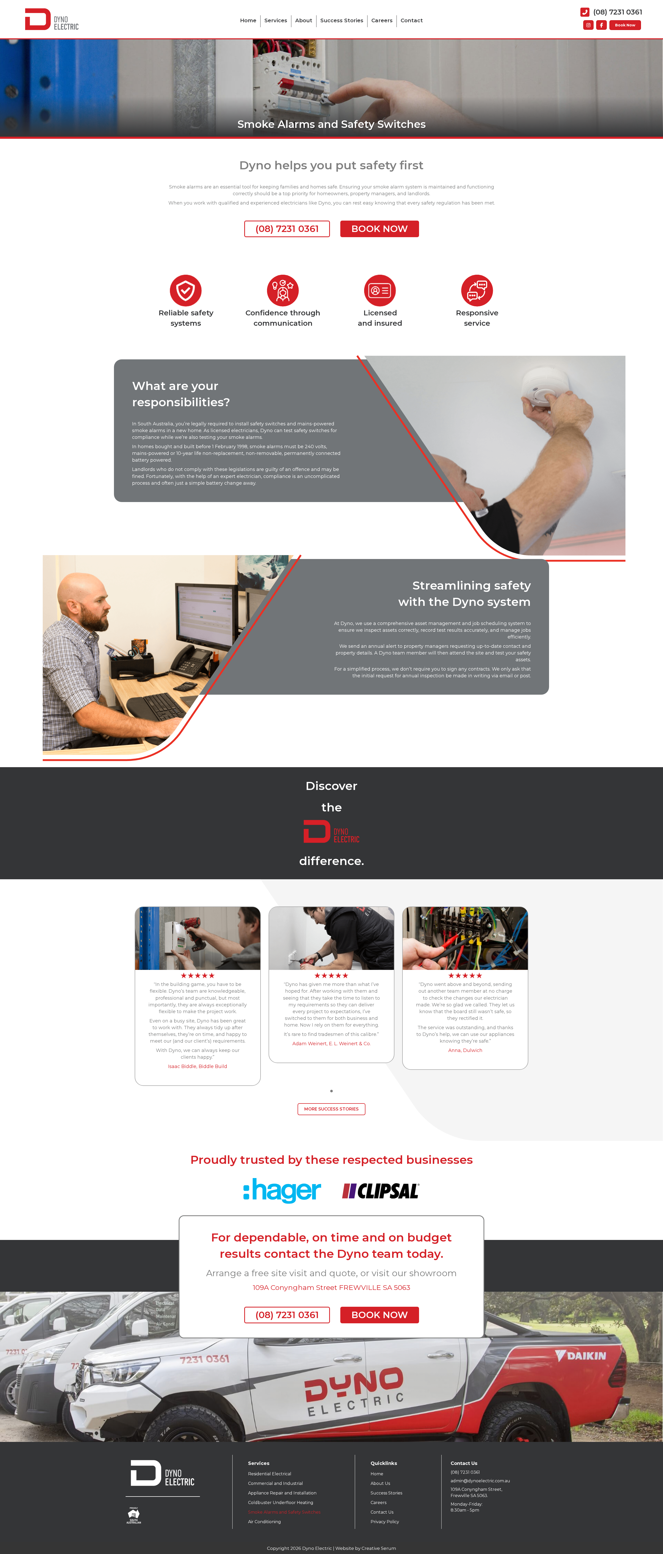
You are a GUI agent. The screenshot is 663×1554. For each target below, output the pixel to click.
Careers (382, 20)
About (303, 20)
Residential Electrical (269, 1473)
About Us (380, 1483)
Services (275, 20)
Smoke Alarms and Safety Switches (284, 1512)
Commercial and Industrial (275, 1483)
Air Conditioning (264, 1521)
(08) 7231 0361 (465, 1472)
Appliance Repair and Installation (282, 1493)
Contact (412, 20)
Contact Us (382, 1512)
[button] (331, 1091)
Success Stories (341, 20)
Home (248, 20)
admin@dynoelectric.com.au (480, 1480)
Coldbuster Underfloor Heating (280, 1502)
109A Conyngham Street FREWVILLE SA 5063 (331, 1287)
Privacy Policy (385, 1521)
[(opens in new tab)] (282, 1191)
